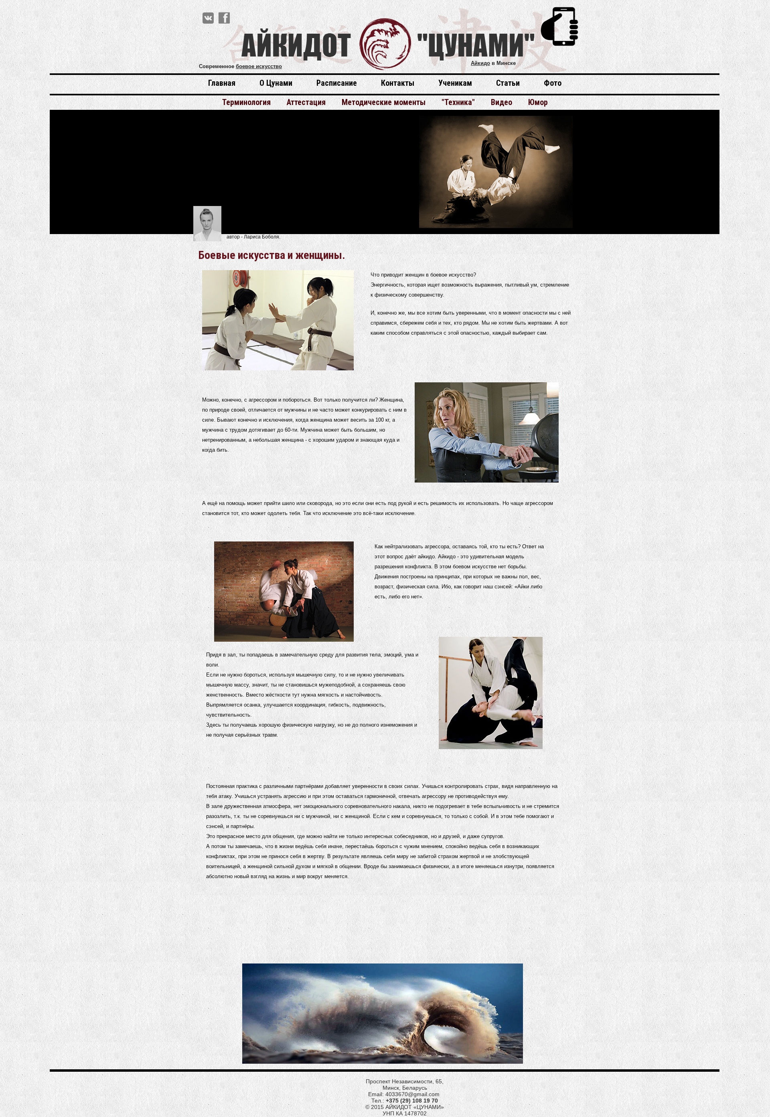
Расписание (336, 83)
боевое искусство (259, 66)
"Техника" (458, 102)
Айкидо (480, 63)
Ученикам (455, 83)
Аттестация (306, 102)
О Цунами (275, 83)
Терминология (246, 102)
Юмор (538, 102)
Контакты (397, 83)
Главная (221, 83)
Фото (552, 83)
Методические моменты (384, 102)
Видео (501, 102)
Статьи (508, 83)
